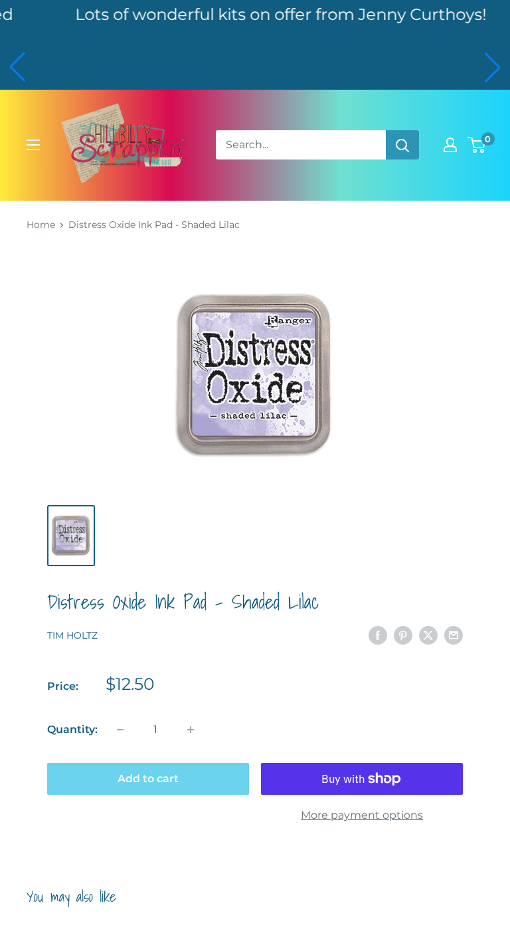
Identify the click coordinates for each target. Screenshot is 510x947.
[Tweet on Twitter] (428, 635)
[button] (17, 67)
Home (41, 225)
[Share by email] (453, 635)
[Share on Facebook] (378, 635)
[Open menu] (33, 145)
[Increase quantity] (191, 730)
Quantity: (72, 729)
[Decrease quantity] (120, 730)
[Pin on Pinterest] (403, 635)
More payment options (362, 815)
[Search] (402, 144)
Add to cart (148, 778)
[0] (477, 145)
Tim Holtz (72, 635)
